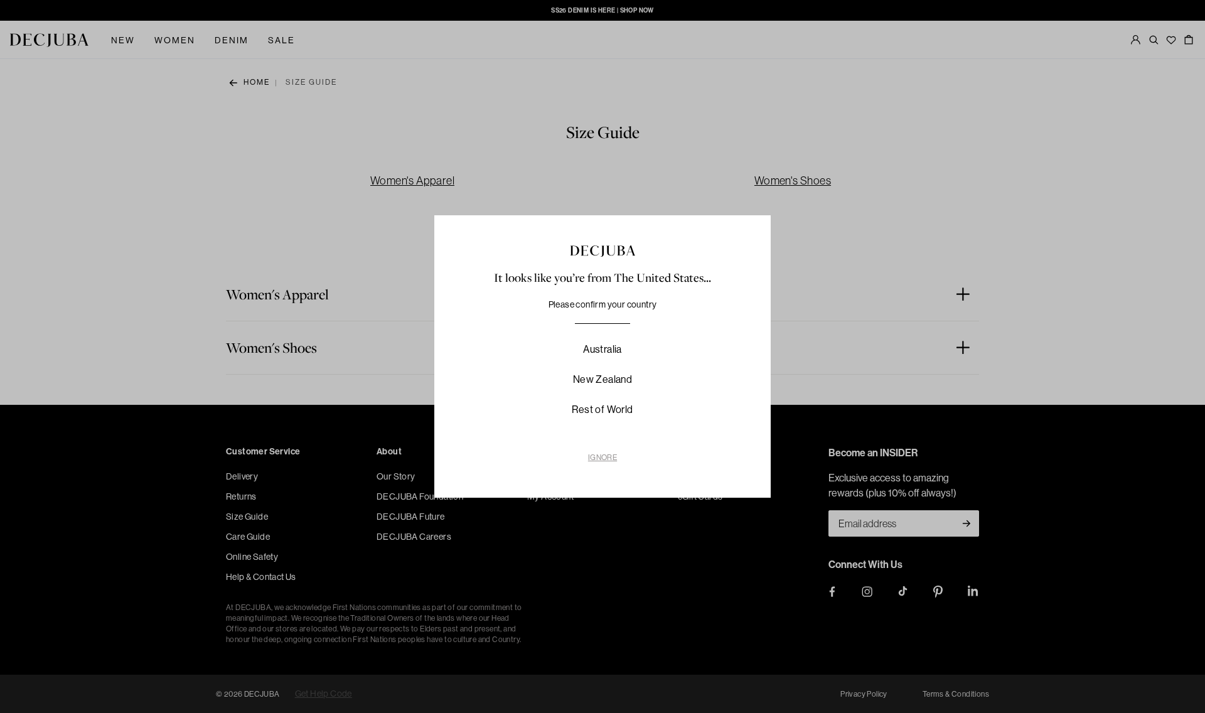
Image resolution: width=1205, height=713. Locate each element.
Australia (602, 349)
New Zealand (602, 379)
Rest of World (602, 409)
